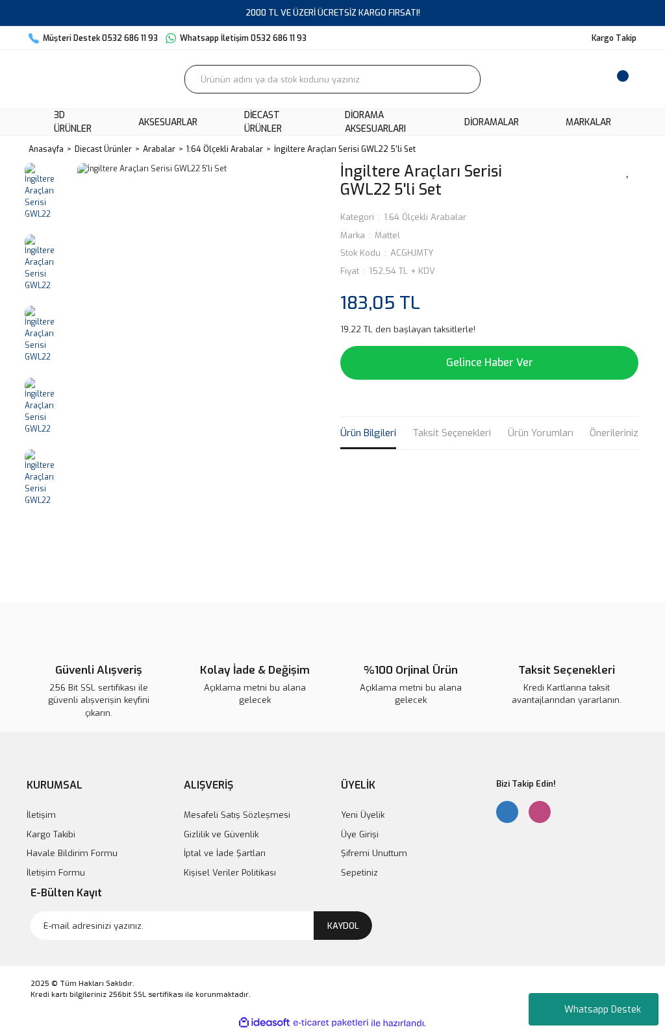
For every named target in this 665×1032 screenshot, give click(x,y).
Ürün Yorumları (540, 432)
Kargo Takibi (51, 834)
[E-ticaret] (331, 1023)
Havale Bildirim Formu (72, 853)
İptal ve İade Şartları (225, 853)
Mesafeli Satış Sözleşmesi (237, 814)
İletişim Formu (56, 872)
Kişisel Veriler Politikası (230, 872)
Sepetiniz (359, 872)
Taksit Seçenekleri (451, 432)
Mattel (387, 235)
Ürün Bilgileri (368, 432)
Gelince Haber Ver (489, 362)
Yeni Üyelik (362, 814)
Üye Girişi (360, 834)
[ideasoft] (264, 1023)
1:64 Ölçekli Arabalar (425, 217)
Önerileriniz (614, 432)
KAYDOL (343, 925)
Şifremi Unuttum (374, 853)
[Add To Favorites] (628, 170)
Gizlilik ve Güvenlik (221, 834)
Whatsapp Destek (602, 1009)
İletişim (41, 814)
